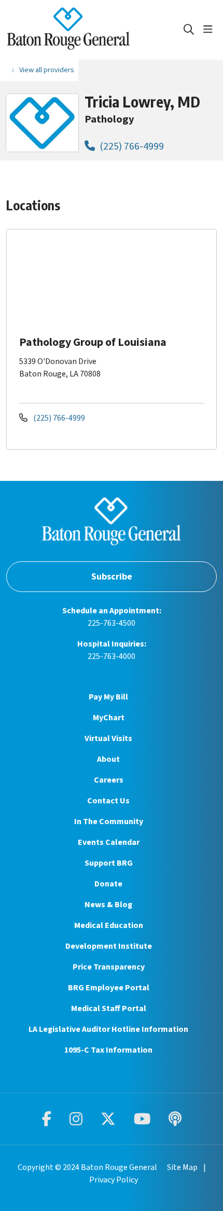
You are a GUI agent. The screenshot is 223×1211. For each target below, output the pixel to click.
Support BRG (109, 863)
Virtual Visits (108, 738)
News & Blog (108, 904)
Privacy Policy (113, 1180)
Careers (108, 780)
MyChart (108, 717)
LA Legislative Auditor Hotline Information (108, 1029)
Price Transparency (109, 967)
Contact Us (108, 800)
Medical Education (108, 925)
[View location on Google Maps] (119, 281)
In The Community (108, 821)
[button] (210, 29)
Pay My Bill (108, 697)
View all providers (46, 69)
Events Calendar (109, 842)
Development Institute (108, 946)
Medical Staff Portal (108, 1008)
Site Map (182, 1167)
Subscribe (111, 576)
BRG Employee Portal (108, 987)
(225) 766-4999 (130, 146)
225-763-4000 (111, 656)
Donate (108, 884)
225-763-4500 (111, 623)
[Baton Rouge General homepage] (94, 29)
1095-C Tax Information (108, 1050)
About (108, 759)
